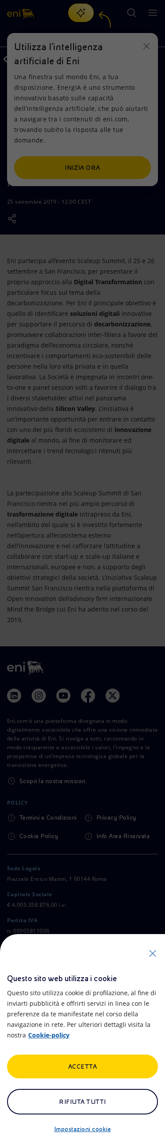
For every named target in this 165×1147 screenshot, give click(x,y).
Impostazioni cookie (82, 1128)
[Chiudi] (152, 953)
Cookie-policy (49, 1035)
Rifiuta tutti (82, 1101)
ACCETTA (82, 1066)
